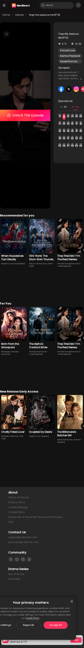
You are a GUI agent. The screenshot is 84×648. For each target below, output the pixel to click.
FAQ (10, 522)
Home (6, 15)
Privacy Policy (16, 502)
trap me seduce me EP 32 (44, 15)
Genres (19, 15)
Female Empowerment (68, 263)
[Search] (43, 5)
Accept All (56, 625)
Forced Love (67, 50)
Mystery (5, 263)
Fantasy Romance (10, 352)
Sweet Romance (70, 61)
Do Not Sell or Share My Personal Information (35, 517)
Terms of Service (18, 497)
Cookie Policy (32, 618)
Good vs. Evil (34, 436)
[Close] (72, 601)
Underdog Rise (64, 266)
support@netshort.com (22, 537)
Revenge (5, 351)
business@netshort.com (23, 542)
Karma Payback (70, 56)
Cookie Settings (18, 507)
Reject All (28, 625)
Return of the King (38, 263)
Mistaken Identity (9, 436)
